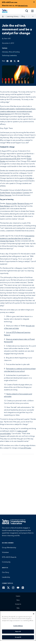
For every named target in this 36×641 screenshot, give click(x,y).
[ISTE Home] (5, 11)
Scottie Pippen (5, 193)
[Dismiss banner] (34, 2)
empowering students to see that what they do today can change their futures (17, 238)
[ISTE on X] (8, 587)
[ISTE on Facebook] (3, 587)
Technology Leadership (9, 55)
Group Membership (9, 547)
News (18, 600)
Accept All (18, 637)
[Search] (26, 11)
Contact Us (18, 604)
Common (26, 193)
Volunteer (5, 552)
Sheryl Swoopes (5, 195)
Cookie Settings (18, 626)
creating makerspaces (8, 111)
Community (6, 562)
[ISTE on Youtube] (18, 587)
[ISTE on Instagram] (13, 587)
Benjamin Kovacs (24, 203)
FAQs (18, 608)
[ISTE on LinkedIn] (22, 587)
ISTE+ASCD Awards (9, 557)
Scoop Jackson (16, 193)
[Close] (33, 614)
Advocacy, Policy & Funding (11, 52)
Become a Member (8, 543)
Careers (18, 596)
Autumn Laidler (11, 203)
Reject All (18, 631)
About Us (5, 567)
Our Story (5, 572)
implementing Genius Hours (25, 109)
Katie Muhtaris (5, 206)
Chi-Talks (29, 178)
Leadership (6, 577)
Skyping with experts (7, 109)
